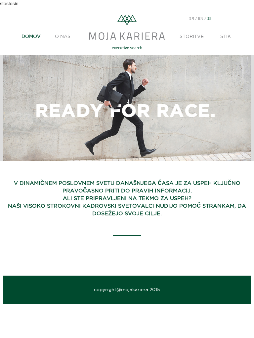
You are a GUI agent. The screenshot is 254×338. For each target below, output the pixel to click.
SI (209, 18)
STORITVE (192, 36)
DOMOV (30, 36)
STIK (225, 36)
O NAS (62, 36)
